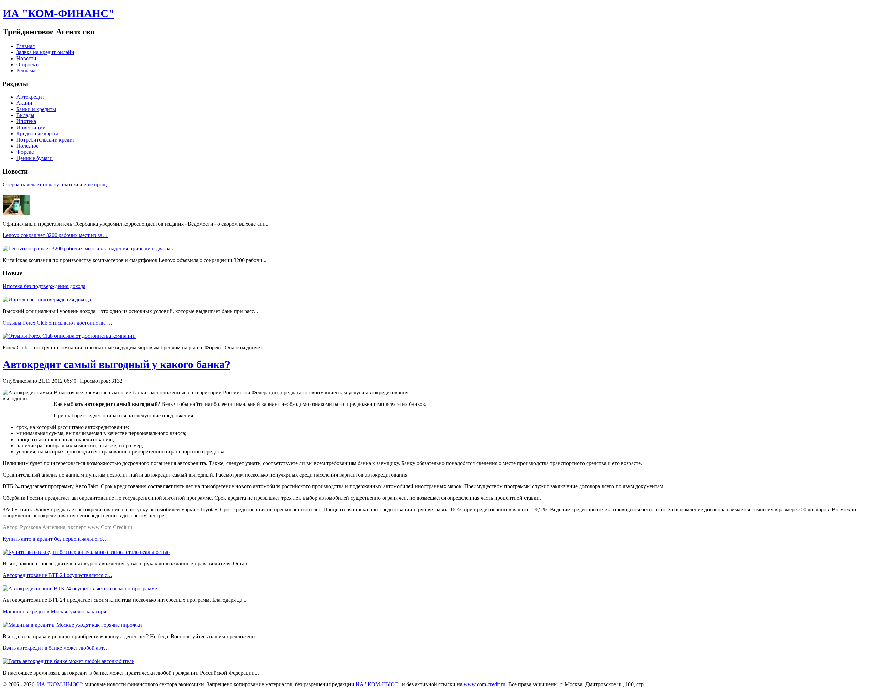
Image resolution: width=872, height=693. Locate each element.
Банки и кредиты (36, 109)
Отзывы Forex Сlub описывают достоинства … (57, 323)
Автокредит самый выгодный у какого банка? (116, 364)
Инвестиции (31, 127)
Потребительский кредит (45, 140)
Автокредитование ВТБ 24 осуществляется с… (57, 575)
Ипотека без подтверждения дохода (44, 286)
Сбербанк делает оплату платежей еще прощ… (57, 184)
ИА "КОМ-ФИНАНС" (58, 13)
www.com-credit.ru (484, 684)
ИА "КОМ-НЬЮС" (59, 684)
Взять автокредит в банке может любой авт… (56, 648)
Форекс (25, 152)
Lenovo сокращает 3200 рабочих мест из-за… (55, 235)
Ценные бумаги (34, 158)
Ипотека (26, 121)
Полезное (27, 146)
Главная (25, 46)
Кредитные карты (37, 133)
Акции (24, 103)
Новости (26, 58)
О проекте (28, 64)
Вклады (25, 115)
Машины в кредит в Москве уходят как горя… (57, 611)
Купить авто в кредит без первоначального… (55, 539)
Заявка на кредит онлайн (45, 52)
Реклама (25, 70)
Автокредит (30, 97)
